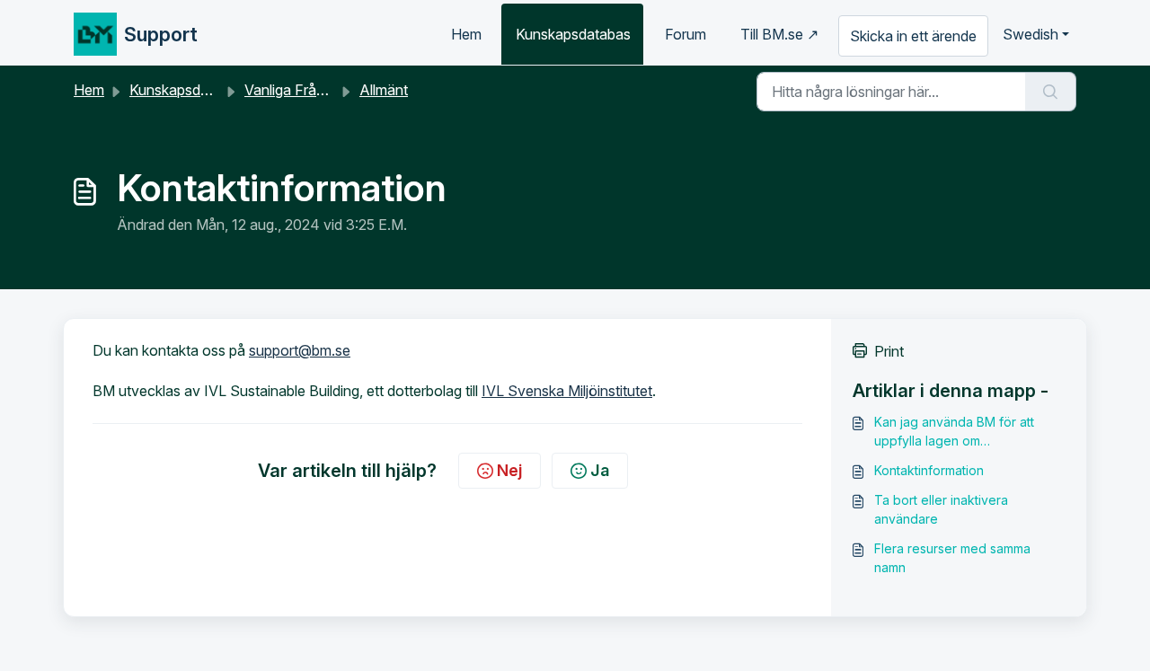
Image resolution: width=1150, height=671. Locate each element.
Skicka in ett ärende (913, 36)
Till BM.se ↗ (779, 34)
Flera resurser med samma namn (952, 558)
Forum (685, 34)
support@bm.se (299, 350)
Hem (466, 34)
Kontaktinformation (929, 470)
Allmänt (383, 90)
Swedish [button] (1030, 34)
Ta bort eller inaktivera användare (941, 509)
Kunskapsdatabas (573, 34)
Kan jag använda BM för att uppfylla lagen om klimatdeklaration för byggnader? (954, 432)
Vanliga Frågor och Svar (322, 90)
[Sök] (1050, 91)
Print (889, 351)
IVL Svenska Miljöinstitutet (567, 391)
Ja (599, 470)
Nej (509, 470)
